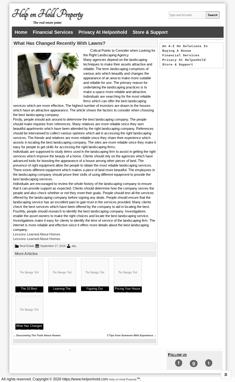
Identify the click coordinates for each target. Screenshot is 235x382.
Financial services (53, 32)
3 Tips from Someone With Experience (131, 335)
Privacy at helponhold (102, 32)
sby (74, 246)
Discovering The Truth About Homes (37, 335)
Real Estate (27, 246)
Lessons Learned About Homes (36, 234)
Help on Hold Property (47, 14)
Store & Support (150, 32)
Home (21, 32)
